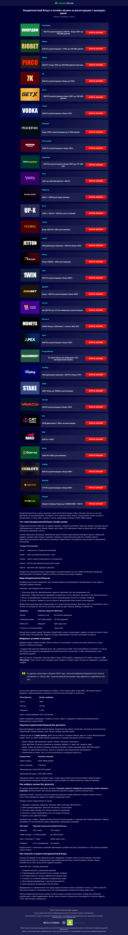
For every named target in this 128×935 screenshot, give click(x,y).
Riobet (44, 41)
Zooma (45, 303)
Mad (43, 432)
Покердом (46, 25)
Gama (44, 448)
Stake (44, 384)
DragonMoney (47, 351)
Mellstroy (45, 190)
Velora (44, 222)
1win (44, 271)
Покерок (45, 123)
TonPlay (45, 367)
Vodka (44, 106)
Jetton (44, 238)
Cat (43, 416)
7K (43, 74)
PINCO (44, 58)
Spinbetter (46, 157)
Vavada (45, 400)
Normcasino (47, 141)
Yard (44, 174)
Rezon (44, 254)
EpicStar (45, 480)
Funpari (45, 497)
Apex (44, 335)
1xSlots (45, 464)
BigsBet (45, 287)
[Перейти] (51, 922)
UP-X (44, 206)
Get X (44, 90)
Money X (45, 319)
